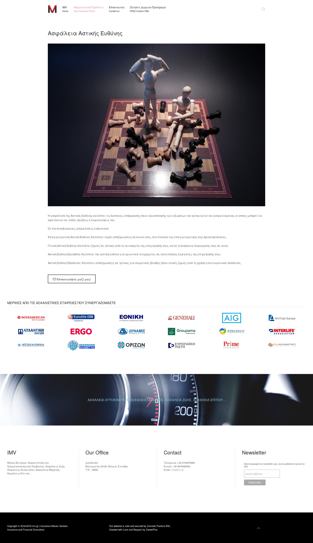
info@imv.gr (177, 469)
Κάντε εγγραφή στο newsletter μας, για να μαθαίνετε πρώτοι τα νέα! (274, 465)
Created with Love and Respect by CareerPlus (133, 529)
